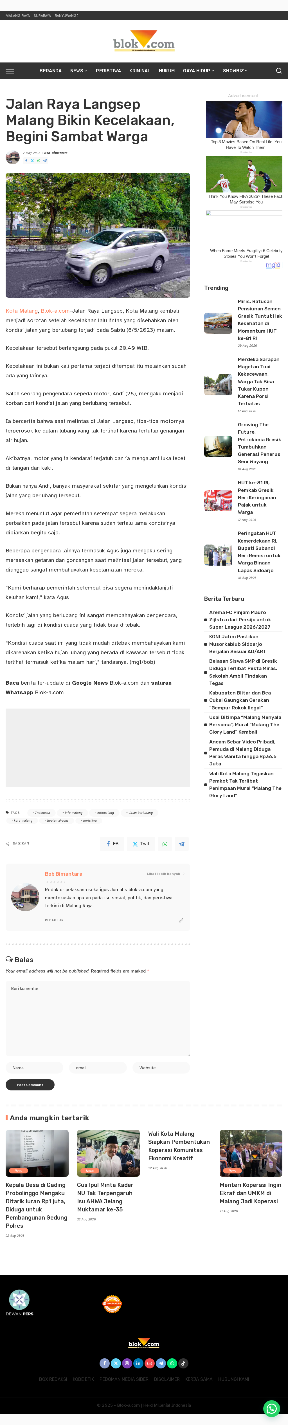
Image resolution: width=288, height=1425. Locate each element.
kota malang (23, 821)
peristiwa (90, 821)
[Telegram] (45, 160)
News (18, 1171)
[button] (271, 1408)
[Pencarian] (279, 70)
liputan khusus (58, 821)
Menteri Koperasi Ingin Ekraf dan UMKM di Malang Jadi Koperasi (250, 1193)
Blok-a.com (54, 310)
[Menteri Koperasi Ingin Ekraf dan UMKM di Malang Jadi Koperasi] (251, 1153)
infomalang (105, 813)
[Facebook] (26, 160)
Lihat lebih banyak (163, 874)
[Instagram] (127, 1363)
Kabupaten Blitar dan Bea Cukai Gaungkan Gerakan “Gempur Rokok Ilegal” (240, 700)
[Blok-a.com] (144, 41)
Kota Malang (22, 310)
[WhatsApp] (39, 160)
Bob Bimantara (56, 153)
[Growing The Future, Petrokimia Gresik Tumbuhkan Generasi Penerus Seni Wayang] (218, 446)
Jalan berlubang (141, 813)
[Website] (181, 920)
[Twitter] (32, 160)
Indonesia (42, 813)
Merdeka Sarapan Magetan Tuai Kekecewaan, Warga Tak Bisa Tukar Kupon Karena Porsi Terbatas (259, 382)
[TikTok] (183, 1363)
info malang (74, 813)
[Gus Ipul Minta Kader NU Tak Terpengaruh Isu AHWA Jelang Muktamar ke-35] (108, 1153)
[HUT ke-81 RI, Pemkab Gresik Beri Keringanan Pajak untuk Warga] (218, 500)
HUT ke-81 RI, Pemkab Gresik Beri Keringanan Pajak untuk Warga (257, 497)
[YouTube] (150, 1363)
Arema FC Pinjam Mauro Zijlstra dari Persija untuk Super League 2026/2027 (240, 620)
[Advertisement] (98, 748)
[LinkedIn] (138, 1363)
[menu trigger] (13, 70)
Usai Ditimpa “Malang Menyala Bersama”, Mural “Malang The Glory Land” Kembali (245, 724)
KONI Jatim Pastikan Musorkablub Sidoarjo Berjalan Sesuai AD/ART (237, 644)
